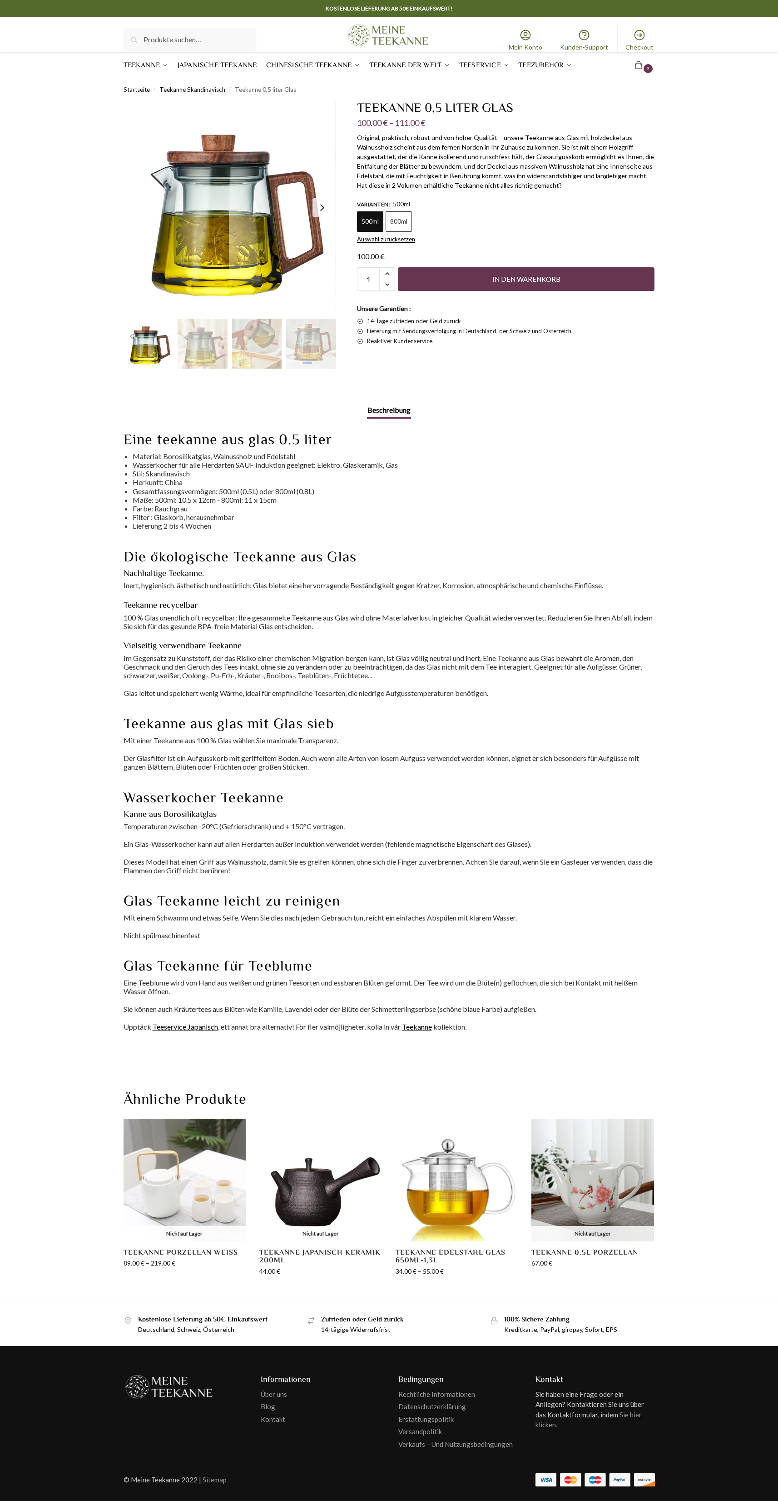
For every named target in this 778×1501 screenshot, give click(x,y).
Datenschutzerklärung (432, 1406)
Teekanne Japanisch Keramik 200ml (320, 1257)
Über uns (274, 1394)
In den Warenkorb (526, 279)
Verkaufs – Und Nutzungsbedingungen (455, 1444)
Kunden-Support (584, 47)
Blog (268, 1406)
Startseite (137, 89)
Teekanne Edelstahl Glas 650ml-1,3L (450, 1257)
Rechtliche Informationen (436, 1394)
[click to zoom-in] (230, 207)
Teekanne (417, 1026)
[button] (632, 65)
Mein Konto (525, 47)
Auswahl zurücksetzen (386, 239)
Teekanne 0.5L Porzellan (584, 1252)
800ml (398, 221)
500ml (370, 221)
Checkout (639, 47)
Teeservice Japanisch (185, 1026)
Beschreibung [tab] (389, 409)
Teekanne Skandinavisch (192, 89)
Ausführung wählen (185, 1282)
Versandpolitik (420, 1431)
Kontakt (273, 1419)
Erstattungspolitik (426, 1419)
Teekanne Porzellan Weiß (181, 1252)
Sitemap (215, 1480)
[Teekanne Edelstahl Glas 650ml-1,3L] (457, 1180)
